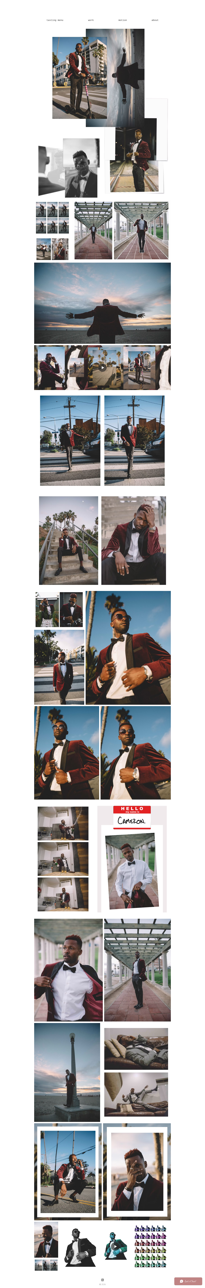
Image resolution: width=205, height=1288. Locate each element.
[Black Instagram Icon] (102, 1280)
